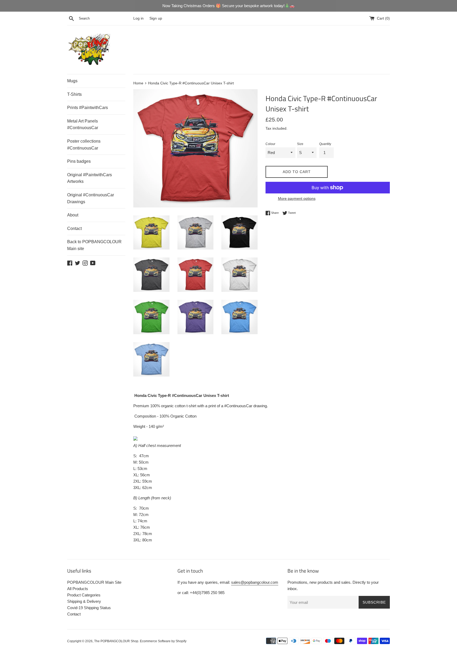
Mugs (72, 81)
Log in (138, 18)
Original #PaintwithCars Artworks (89, 178)
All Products (77, 588)
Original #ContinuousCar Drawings (90, 198)
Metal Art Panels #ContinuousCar (82, 124)
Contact (74, 228)
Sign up (155, 18)
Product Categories (83, 595)
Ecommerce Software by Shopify (163, 641)
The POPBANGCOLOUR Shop (116, 641)
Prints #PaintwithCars (87, 107)
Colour (270, 144)
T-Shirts (74, 94)
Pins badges (79, 161)
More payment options (297, 198)
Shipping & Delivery (84, 601)
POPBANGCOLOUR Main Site (94, 582)
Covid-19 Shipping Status (89, 607)
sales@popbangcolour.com (254, 582)
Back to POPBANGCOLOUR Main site (94, 245)
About (72, 215)
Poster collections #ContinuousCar (83, 144)
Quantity (325, 144)
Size (300, 144)
